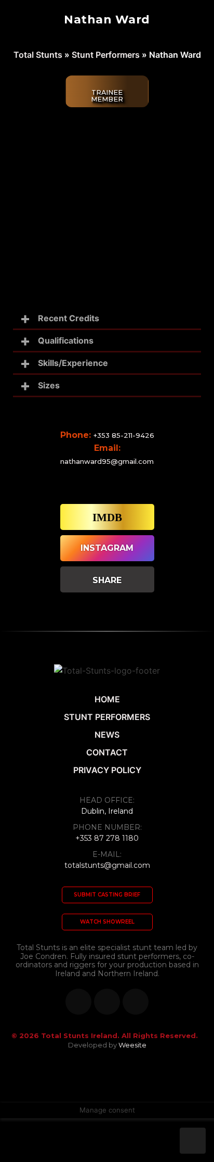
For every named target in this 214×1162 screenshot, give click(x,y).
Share (107, 580)
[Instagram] (136, 1002)
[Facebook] (78, 1002)
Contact (107, 752)
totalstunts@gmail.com (107, 865)
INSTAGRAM (107, 548)
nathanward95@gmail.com (107, 461)
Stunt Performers (106, 54)
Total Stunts (38, 54)
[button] (107, 895)
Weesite (132, 1045)
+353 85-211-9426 (123, 435)
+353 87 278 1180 (107, 838)
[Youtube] (107, 1002)
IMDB (107, 517)
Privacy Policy (107, 770)
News (107, 734)
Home (107, 699)
